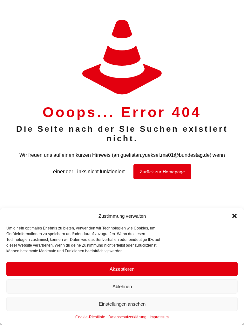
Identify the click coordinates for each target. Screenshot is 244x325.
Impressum (159, 317)
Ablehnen (122, 286)
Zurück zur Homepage (162, 171)
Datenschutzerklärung (127, 317)
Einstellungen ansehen (122, 304)
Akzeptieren (122, 269)
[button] (234, 216)
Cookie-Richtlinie (90, 317)
